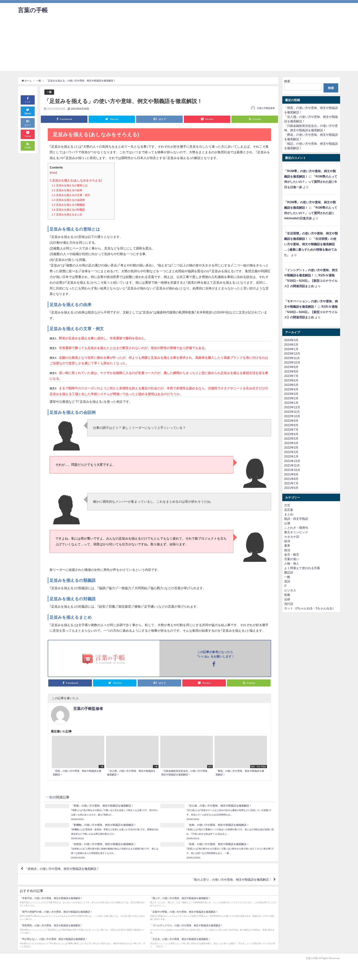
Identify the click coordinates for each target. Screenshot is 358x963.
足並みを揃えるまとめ (67, 214)
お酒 (287, 523)
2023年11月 (292, 357)
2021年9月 (291, 474)
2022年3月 (291, 447)
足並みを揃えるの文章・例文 (71, 195)
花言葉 (288, 509)
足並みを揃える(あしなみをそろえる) (76, 180)
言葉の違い (291, 558)
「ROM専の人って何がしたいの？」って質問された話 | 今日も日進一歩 (310, 182)
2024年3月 (291, 340)
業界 (287, 545)
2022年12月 (292, 407)
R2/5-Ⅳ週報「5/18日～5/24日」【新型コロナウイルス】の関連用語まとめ (310, 281)
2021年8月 (291, 478)
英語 (287, 581)
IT (285, 585)
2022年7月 (291, 429)
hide (53, 172)
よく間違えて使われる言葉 (302, 567)
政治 (287, 550)
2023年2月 (291, 398)
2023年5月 (291, 384)
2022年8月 (291, 425)
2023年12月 (292, 353)
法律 (287, 599)
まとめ (288, 514)
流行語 (288, 603)
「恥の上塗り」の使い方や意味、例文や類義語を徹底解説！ (231, 879)
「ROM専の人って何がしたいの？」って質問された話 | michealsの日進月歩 (310, 213)
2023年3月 (291, 393)
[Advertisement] (179, 45)
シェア (28, 102)
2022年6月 (291, 434)
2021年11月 (292, 465)
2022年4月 (291, 443)
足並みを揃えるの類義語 (68, 204)
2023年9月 (291, 366)
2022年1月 (291, 456)
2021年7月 (291, 483)
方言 (287, 505)
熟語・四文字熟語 (296, 518)
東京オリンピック (296, 532)
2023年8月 (291, 371)
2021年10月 (292, 469)
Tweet (27, 113)
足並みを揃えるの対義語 (68, 209)
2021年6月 (291, 487)
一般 (49, 92)
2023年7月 (291, 375)
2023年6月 (291, 380)
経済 (287, 541)
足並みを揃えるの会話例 (68, 200)
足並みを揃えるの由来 (67, 190)
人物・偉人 (291, 563)
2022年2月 (291, 451)
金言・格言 (291, 554)
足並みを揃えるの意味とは (69, 185)
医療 (287, 594)
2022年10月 (292, 416)
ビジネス (290, 590)
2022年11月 (292, 411)
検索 (287, 81)
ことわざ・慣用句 (296, 527)
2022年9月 (291, 420)
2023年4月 (291, 389)
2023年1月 (291, 402)
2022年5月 (291, 438)
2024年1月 (291, 349)
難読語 (288, 572)
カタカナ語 (291, 536)
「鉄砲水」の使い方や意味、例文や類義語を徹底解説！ (62, 868)
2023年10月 (292, 362)
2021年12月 (292, 460)
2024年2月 (291, 344)
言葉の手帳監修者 (266, 108)
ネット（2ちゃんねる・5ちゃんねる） (309, 608)
